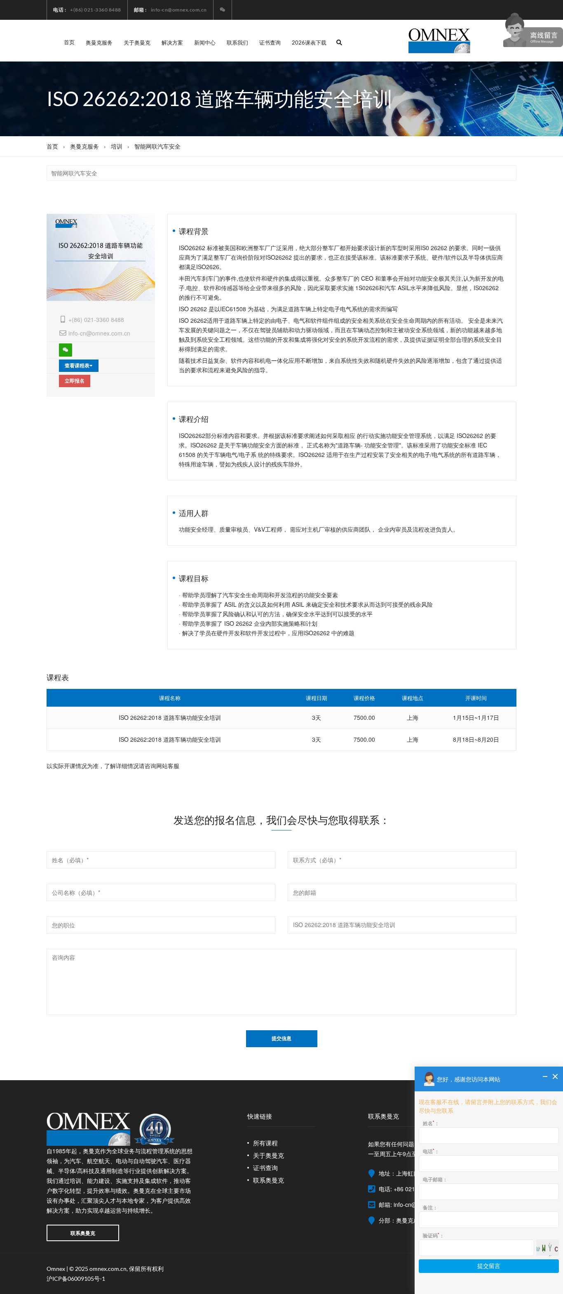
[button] (339, 42)
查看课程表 (77, 365)
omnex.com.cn (108, 1268)
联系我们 (237, 42)
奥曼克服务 (84, 146)
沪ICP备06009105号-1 (76, 1278)
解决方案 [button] (172, 42)
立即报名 (74, 380)
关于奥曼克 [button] (137, 42)
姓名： (431, 1123)
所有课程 (265, 1142)
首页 (69, 42)
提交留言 (488, 1266)
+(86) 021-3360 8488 (96, 319)
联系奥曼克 (82, 1233)
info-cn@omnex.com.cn (99, 333)
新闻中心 (205, 42)
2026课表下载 (309, 42)
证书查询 (270, 42)
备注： (430, 1207)
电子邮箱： (435, 1179)
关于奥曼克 (268, 1155)
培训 (116, 146)
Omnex (56, 1268)
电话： (431, 1151)
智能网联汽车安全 (157, 146)
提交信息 (281, 1038)
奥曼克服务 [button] (99, 42)
